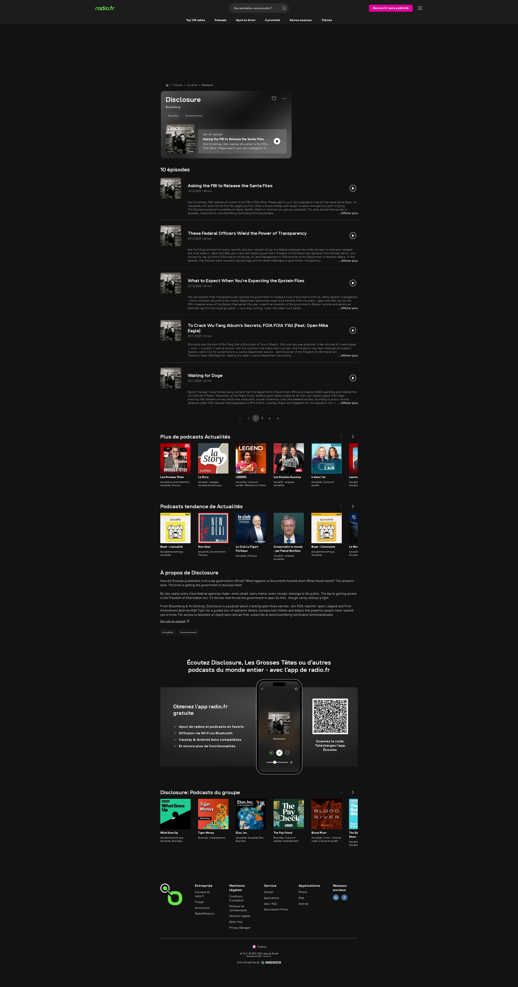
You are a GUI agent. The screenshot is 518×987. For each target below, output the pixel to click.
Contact (269, 892)
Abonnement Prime (276, 909)
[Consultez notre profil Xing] (344, 897)
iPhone (302, 892)
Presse (199, 902)
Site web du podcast (173, 621)
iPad (301, 898)
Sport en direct (245, 20)
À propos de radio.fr (202, 894)
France (261, 946)
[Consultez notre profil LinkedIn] (336, 897)
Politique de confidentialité (238, 908)
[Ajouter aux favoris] (274, 98)
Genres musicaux (301, 20)
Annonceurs (202, 908)
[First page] (240, 418)
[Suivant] (353, 435)
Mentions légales (239, 916)
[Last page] (277, 418)
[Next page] (269, 418)
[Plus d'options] (284, 98)
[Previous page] (248, 418)
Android (303, 904)
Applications (271, 898)
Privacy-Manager (239, 927)
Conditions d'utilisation (236, 898)
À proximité (272, 20)
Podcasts (220, 20)
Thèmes (327, 20)
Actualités (173, 116)
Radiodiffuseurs (204, 913)
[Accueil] (167, 85)
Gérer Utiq (235, 922)
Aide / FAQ (270, 904)
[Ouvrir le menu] (420, 8)
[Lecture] (277, 141)
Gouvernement (193, 116)
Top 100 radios (195, 20)
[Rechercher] (284, 8)
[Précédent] (341, 435)
